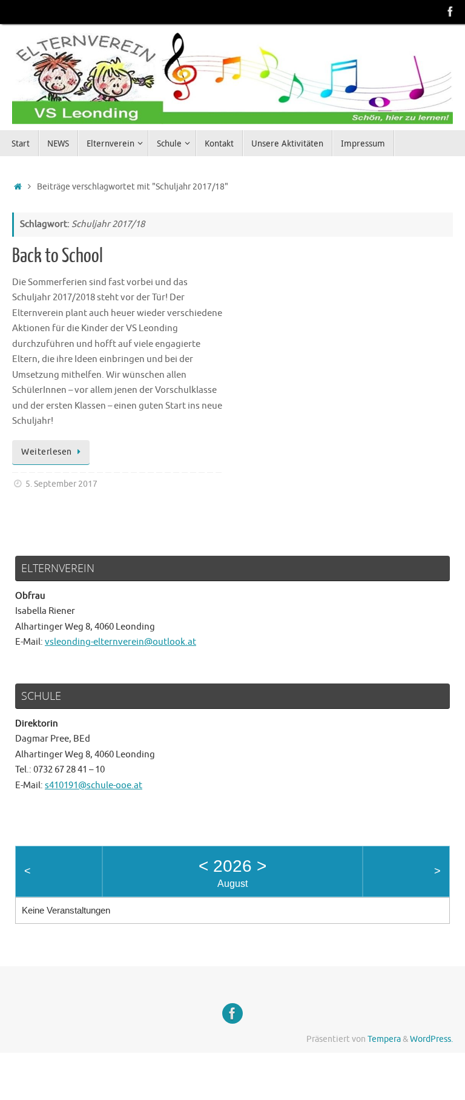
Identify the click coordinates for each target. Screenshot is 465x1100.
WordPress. (431, 1039)
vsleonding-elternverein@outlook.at (120, 642)
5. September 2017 (61, 484)
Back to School (57, 256)
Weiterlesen (46, 452)
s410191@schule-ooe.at (93, 785)
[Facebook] (450, 11)
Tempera (384, 1039)
